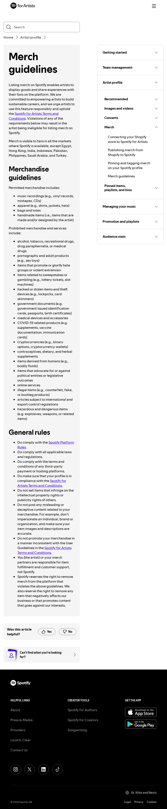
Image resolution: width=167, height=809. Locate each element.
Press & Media (21, 719)
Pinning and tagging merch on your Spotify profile (129, 165)
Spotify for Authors (82, 709)
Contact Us (19, 750)
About (15, 709)
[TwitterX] (29, 769)
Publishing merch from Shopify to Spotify (125, 152)
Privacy (138, 802)
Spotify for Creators (83, 719)
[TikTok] (57, 769)
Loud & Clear (20, 740)
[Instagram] (15, 769)
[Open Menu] (154, 6)
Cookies (152, 802)
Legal (127, 802)
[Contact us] (73, 655)
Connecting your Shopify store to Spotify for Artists (128, 139)
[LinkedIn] (43, 769)
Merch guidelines (121, 176)
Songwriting (77, 730)
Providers (17, 730)
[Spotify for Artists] (22, 6)
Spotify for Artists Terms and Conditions (41, 483)
